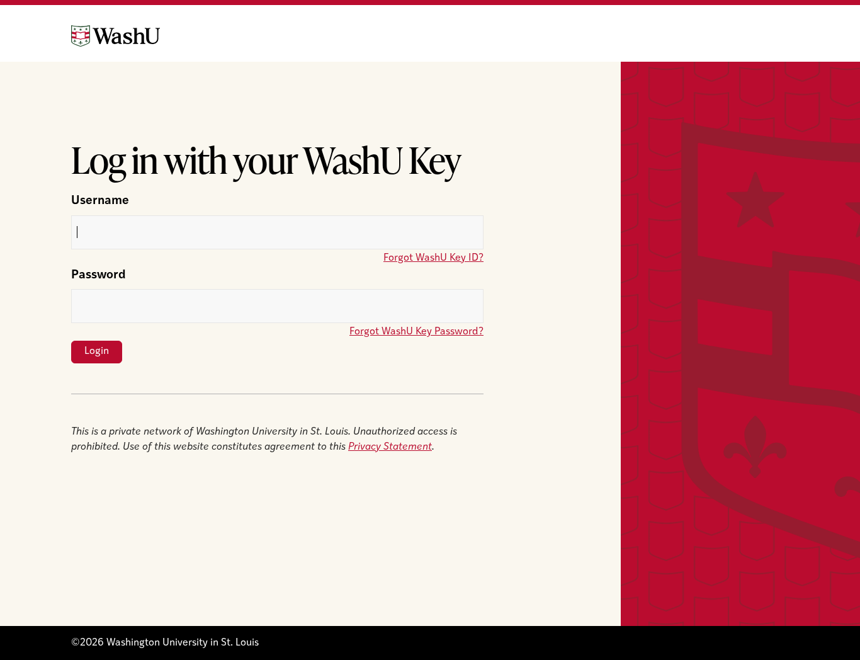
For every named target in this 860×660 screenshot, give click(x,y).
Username (100, 201)
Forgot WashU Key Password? (416, 332)
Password (98, 276)
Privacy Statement (390, 447)
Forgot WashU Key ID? (433, 258)
